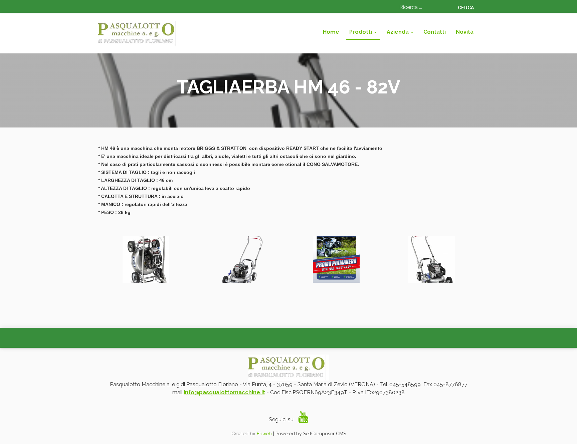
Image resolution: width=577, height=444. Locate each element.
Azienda (398, 32)
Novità (464, 32)
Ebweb (264, 433)
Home (331, 32)
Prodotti (361, 32)
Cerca (466, 7)
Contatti (434, 32)
